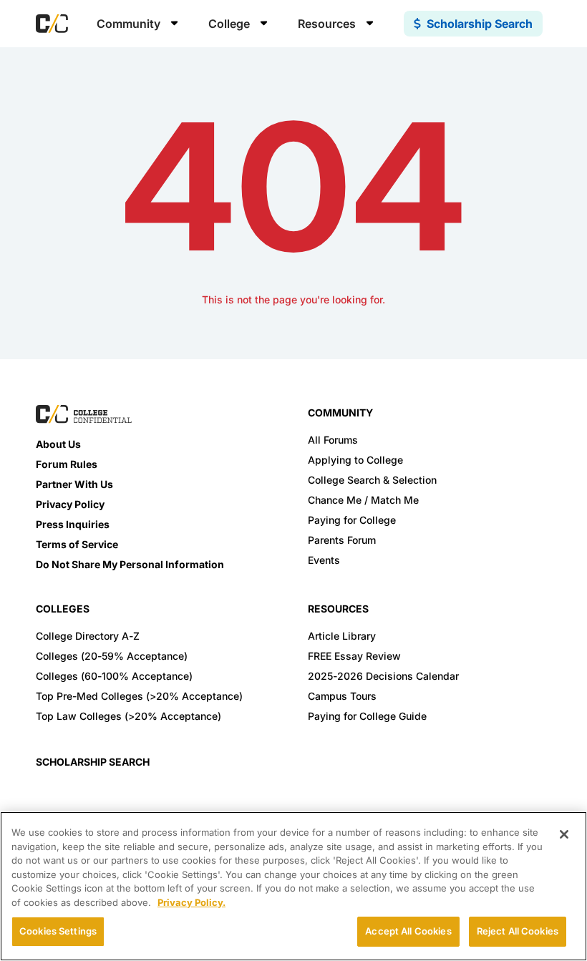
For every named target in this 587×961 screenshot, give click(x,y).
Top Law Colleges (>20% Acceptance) (128, 716)
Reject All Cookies (517, 931)
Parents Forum (342, 540)
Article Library (342, 636)
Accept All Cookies (408, 931)
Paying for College (352, 520)
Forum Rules (66, 464)
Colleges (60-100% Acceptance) (114, 676)
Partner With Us (74, 484)
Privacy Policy (70, 504)
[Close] (564, 834)
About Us (58, 444)
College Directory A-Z (88, 636)
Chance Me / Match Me (363, 500)
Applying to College (355, 460)
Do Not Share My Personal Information (130, 564)
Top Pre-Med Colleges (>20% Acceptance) (139, 696)
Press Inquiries (73, 524)
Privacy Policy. (191, 902)
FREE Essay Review (354, 656)
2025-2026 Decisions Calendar (383, 676)
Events (324, 560)
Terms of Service (77, 544)
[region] (293, 886)
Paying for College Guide (367, 716)
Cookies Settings (58, 931)
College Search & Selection (372, 480)
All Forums (333, 440)
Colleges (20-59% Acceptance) (112, 656)
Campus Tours (342, 696)
